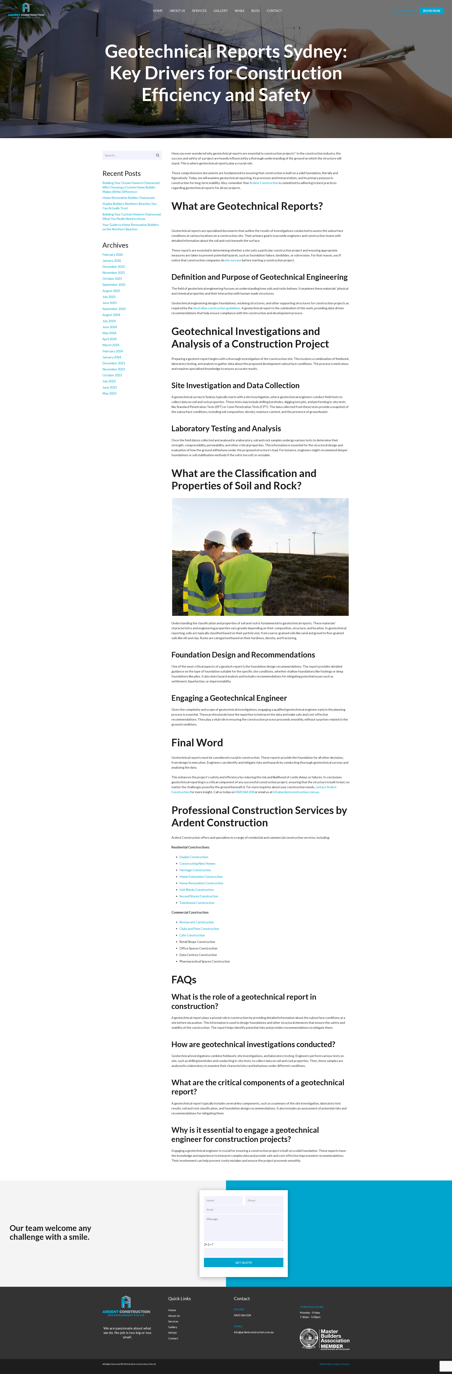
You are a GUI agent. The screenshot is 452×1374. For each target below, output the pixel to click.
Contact (173, 1338)
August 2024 (111, 315)
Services (173, 1321)
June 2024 (109, 327)
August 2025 (111, 291)
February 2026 (112, 254)
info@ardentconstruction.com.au (296, 792)
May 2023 (109, 393)
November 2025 (113, 272)
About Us (174, 1315)
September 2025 (113, 284)
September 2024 (113, 309)
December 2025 (113, 266)
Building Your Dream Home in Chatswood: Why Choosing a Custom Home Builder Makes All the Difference (131, 187)
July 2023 (108, 381)
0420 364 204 (403, 11)
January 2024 (111, 357)
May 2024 (109, 333)
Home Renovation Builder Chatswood (128, 198)
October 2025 (112, 278)
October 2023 (112, 375)
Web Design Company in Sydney (335, 1364)
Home (172, 1310)
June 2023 (109, 387)
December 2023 (113, 363)
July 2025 (108, 297)
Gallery (172, 1327)
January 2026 (111, 260)
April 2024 (109, 339)
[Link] (26, 11)
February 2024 (112, 351)
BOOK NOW (431, 11)
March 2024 (110, 345)
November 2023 (113, 369)
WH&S (172, 1332)
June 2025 (109, 303)
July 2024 (108, 321)
